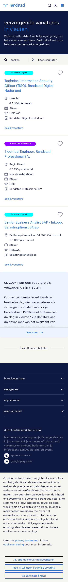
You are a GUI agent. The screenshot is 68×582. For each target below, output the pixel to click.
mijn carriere (12, 400)
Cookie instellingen (34, 575)
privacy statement (26, 540)
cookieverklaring (13, 544)
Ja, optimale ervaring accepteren (33, 559)
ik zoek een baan (14, 378)
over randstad (13, 410)
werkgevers (11, 389)
